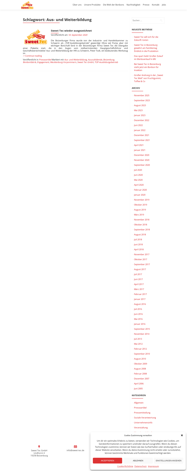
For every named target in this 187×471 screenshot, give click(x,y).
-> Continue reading (32, 55)
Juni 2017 (138, 279)
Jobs (164, 4)
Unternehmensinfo (143, 422)
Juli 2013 (138, 338)
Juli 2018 (138, 239)
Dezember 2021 (141, 135)
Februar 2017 (140, 294)
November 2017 (141, 254)
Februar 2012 (140, 348)
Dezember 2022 (141, 120)
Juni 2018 (138, 244)
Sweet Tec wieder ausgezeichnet (71, 30)
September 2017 (142, 264)
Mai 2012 (138, 343)
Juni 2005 (138, 388)
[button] (182, 435)
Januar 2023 (139, 115)
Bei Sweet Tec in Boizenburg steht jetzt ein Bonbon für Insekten (147, 67)
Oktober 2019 (140, 204)
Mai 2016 (138, 319)
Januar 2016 (139, 324)
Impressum (153, 466)
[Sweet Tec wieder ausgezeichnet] (35, 37)
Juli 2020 (138, 170)
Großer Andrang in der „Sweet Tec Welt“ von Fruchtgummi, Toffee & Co (148, 78)
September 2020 (142, 165)
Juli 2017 (138, 274)
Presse (146, 4)
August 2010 (140, 358)
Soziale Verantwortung (145, 417)
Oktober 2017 (140, 259)
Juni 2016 (138, 314)
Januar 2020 (139, 194)
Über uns (77, 4)
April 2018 (139, 249)
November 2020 (141, 160)
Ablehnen (138, 461)
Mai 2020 (138, 179)
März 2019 (139, 214)
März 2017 (139, 289)
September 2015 (142, 329)
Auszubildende (95, 59)
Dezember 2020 (141, 155)
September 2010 (142, 353)
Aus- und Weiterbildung (75, 59)
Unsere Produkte (92, 4)
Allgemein (138, 402)
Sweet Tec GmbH (85, 62)
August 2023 (140, 105)
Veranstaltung (141, 427)
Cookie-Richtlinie (125, 466)
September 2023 (142, 100)
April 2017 (139, 284)
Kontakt (155, 4)
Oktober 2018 (140, 224)
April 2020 (139, 184)
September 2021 (142, 140)
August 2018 (140, 234)
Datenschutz (140, 466)
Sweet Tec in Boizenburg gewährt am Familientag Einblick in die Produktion (146, 48)
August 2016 (140, 304)
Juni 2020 (138, 175)
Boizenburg (108, 59)
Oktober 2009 (140, 363)
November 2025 (141, 95)
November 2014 (141, 334)
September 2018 (142, 229)
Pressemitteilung (142, 412)
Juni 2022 (138, 125)
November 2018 (141, 219)
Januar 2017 (139, 299)
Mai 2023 (138, 110)
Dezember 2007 (141, 378)
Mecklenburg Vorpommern (63, 62)
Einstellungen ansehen (168, 461)
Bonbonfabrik (29, 62)
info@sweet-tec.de (75, 450)
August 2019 (140, 209)
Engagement (43, 62)
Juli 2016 (138, 309)
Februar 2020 (140, 189)
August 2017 (140, 269)
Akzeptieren (107, 461)
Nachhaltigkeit (133, 4)
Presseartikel (45, 59)
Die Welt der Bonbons (113, 4)
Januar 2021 (139, 150)
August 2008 (140, 368)
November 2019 (141, 199)
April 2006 (139, 383)
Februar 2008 (140, 373)
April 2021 (139, 145)
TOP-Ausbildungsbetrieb (106, 62)
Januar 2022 (139, 130)
